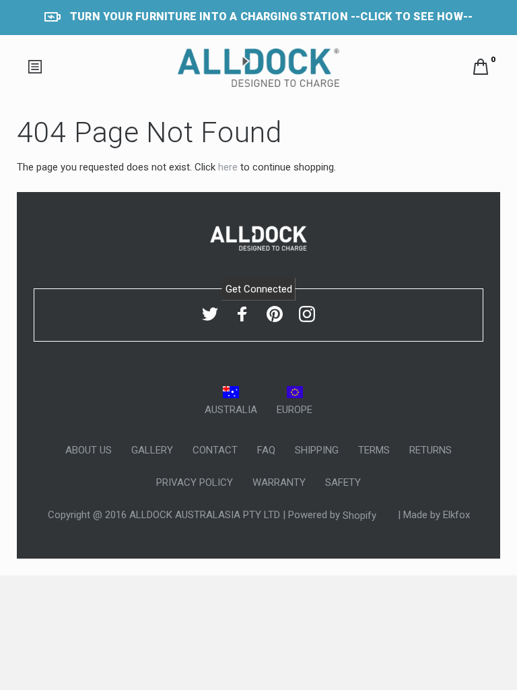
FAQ (266, 450)
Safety (343, 482)
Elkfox (456, 515)
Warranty (279, 482)
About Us (88, 450)
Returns (430, 450)
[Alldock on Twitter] (210, 315)
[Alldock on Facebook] (242, 315)
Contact (215, 450)
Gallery (152, 450)
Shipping (317, 450)
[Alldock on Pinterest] (275, 315)
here (228, 167)
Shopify (361, 515)
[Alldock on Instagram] (307, 315)
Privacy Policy (194, 482)
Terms (374, 450)
